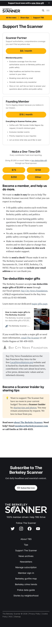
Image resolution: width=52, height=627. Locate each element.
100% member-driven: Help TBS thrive (26, 517)
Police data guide (26, 590)
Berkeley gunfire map (26, 578)
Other (38, 177)
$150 (38, 170)
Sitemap (17, 617)
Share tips (24, 17)
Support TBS (38, 17)
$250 (14, 177)
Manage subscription (26, 567)
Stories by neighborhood (26, 595)
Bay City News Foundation (34, 290)
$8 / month (26, 51)
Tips (26, 545)
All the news (11, 17)
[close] (49, 3)
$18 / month (26, 114)
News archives (26, 556)
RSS (11, 617)
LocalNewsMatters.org (21, 362)
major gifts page (39, 303)
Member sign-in (26, 573)
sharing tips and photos (25, 407)
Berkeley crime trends (26, 584)
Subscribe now (28, 488)
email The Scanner (30, 337)
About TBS (26, 539)
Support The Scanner (26, 550)
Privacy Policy (35, 614)
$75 (14, 170)
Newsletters (26, 561)
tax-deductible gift (39, 160)
